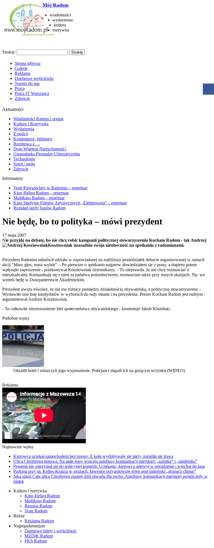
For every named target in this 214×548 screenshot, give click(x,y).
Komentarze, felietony (32, 138)
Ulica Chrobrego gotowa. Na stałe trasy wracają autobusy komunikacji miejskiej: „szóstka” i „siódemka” (105, 461)
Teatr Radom (36, 510)
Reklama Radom (39, 520)
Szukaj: (8, 52)
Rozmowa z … (26, 143)
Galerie (21, 68)
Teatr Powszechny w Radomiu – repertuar (50, 187)
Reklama (22, 73)
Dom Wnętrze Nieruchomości (39, 148)
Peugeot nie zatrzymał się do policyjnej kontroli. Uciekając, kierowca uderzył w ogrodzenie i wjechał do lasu (109, 466)
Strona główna (27, 63)
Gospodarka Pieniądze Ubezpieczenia (46, 153)
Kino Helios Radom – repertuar (41, 192)
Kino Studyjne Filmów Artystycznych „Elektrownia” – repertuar (70, 202)
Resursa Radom (38, 505)
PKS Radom (36, 541)
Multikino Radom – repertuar (39, 197)
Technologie (24, 158)
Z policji (20, 133)
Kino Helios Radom (42, 495)
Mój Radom (56, 5)
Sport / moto (24, 164)
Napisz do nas (27, 83)
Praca (20, 88)
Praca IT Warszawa (32, 93)
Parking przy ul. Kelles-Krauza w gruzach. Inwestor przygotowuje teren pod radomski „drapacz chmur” (104, 471)
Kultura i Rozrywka (30, 123)
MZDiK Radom (39, 536)
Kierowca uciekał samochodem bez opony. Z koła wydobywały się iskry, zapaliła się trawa (93, 456)
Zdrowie (22, 98)
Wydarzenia (23, 128)
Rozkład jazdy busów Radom (39, 208)
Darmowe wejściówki (34, 78)
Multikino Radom (40, 500)
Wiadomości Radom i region (38, 118)
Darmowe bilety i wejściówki (50, 531)
